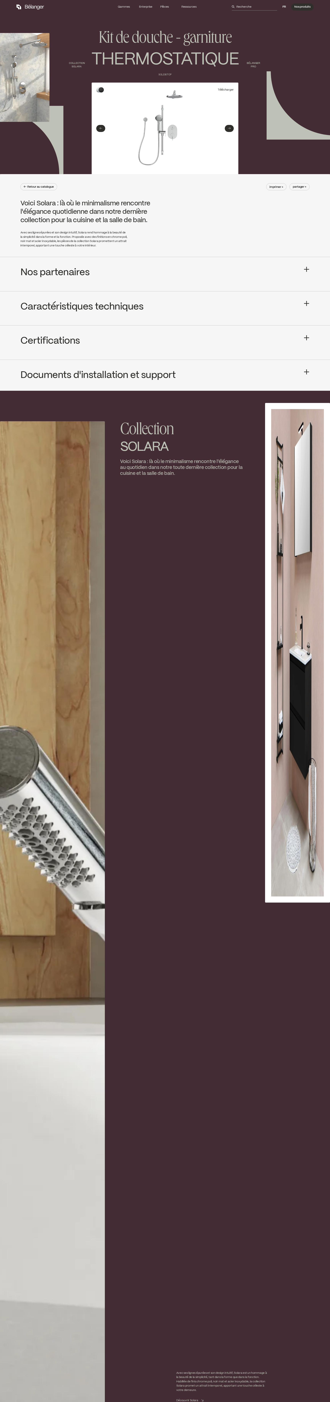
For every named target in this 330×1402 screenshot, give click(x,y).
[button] (284, 6)
